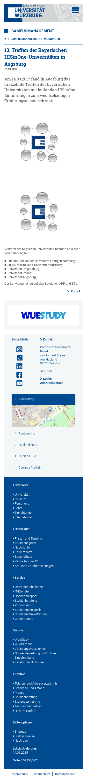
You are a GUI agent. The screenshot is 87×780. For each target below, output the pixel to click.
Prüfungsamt (24, 605)
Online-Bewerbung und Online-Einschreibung (35, 655)
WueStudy (22, 639)
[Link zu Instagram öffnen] (17, 349)
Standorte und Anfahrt (29, 688)
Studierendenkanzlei (28, 610)
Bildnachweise (25, 736)
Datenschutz (41, 774)
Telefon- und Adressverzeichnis (36, 683)
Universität (22, 494)
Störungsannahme (27, 701)
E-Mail (48, 371)
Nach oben (22, 740)
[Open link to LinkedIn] (17, 366)
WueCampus (24, 644)
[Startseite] (5, 39)
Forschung (22, 503)
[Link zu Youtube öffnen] (17, 383)
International (23, 517)
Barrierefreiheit (65, 774)
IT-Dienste (22, 591)
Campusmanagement (32, 31)
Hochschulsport (25, 596)
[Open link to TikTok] (17, 358)
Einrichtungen (24, 512)
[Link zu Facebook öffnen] (17, 375)
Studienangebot (25, 543)
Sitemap (20, 731)
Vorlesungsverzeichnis (30, 648)
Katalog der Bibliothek (29, 662)
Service (20, 577)
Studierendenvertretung (31, 614)
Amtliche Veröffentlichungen (34, 566)
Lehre (18, 508)
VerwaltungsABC (26, 561)
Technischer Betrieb (28, 706)
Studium (20, 499)
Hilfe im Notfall (25, 711)
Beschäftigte (23, 556)
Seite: (17, 760)
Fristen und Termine (28, 538)
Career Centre (24, 619)
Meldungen (52, 39)
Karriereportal (24, 552)
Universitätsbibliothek (29, 587)
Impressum (20, 774)
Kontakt (48, 339)
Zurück (75, 291)
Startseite (21, 485)
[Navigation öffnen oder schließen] (75, 10)
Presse (19, 692)
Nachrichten (23, 547)
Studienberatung (26, 600)
